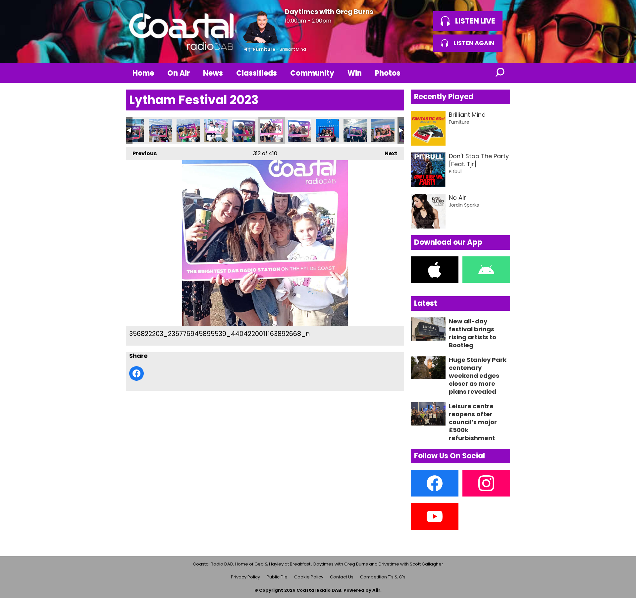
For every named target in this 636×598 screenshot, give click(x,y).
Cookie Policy (308, 577)
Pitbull (455, 171)
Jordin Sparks (464, 205)
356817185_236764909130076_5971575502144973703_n (188, 130)
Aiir (376, 590)
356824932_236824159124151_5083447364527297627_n (383, 130)
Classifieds (256, 73)
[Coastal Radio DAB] (181, 31)
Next (388, 153)
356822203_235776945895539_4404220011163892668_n (271, 130)
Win (354, 73)
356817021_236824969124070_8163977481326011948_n (160, 130)
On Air (178, 73)
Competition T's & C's (382, 577)
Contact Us (341, 577)
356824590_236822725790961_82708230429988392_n (355, 130)
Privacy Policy (245, 577)
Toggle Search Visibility (500, 73)
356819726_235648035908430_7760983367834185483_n (216, 130)
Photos (387, 73)
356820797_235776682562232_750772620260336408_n (243, 130)
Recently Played (443, 97)
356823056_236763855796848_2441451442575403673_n (327, 130)
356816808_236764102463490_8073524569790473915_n (132, 130)
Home (143, 73)
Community (312, 73)
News (213, 73)
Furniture (264, 49)
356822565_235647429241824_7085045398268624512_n (299, 130)
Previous (141, 153)
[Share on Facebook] (136, 373)
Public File (277, 577)
